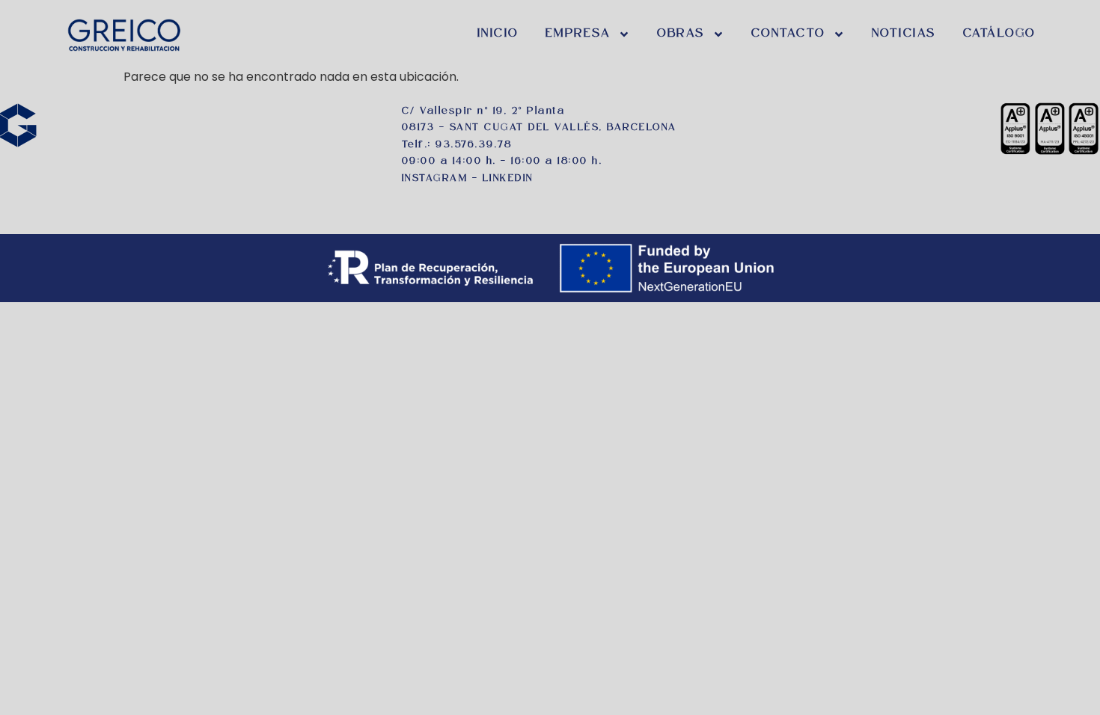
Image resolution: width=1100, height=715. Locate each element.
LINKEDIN (508, 179)
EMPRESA (578, 34)
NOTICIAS (904, 34)
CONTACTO (788, 34)
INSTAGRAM (435, 179)
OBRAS (681, 34)
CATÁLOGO (999, 34)
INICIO (498, 34)
